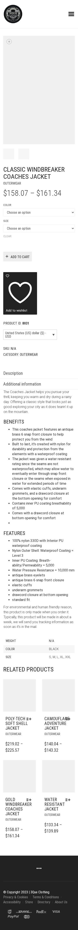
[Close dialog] (73, 440)
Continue (20, 476)
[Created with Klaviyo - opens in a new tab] (39, 490)
